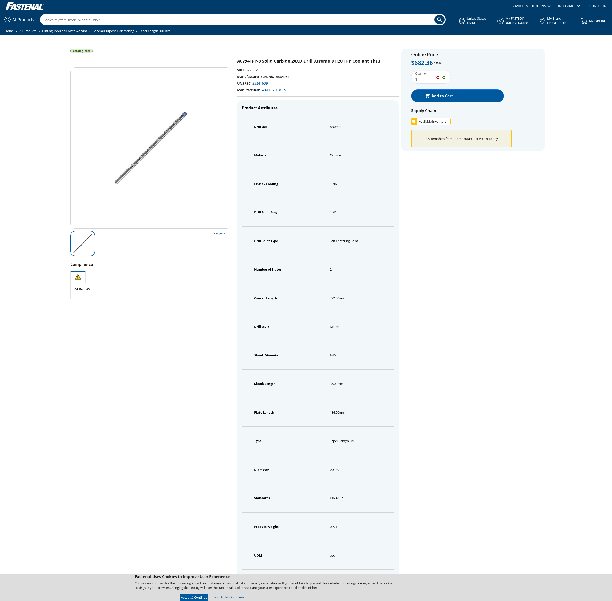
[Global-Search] (439, 19)
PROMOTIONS (598, 6)
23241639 (260, 83)
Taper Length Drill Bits (154, 31)
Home (9, 31)
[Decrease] (438, 77)
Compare (218, 233)
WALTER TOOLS (274, 90)
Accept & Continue (194, 597)
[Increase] (444, 77)
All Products (27, 31)
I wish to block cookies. (228, 597)
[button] (531, 6)
